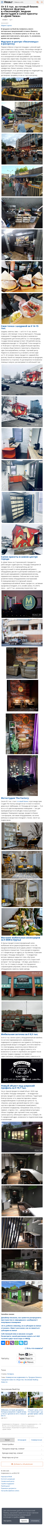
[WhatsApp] (17, 1343)
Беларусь (10, 1374)
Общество (20, 1380)
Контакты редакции (8, 1479)
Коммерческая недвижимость (17, 1377)
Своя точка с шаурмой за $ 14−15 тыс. (19, 327)
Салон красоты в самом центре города (19, 557)
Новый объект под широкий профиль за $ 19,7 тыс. (18, 1086)
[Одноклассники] (8, 1343)
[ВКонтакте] (3, 1343)
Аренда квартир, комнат (12, 1453)
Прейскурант (5, 1486)
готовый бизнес (23, 801)
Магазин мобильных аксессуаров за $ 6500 (20, 938)
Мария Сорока (6, 25)
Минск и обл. (19, 2)
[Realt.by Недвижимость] (8, 2)
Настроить (7, 1521)
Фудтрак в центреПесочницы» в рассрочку (20, 42)
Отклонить (35, 1521)
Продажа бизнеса (34, 1377)
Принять (24, 1521)
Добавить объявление (23, 1464)
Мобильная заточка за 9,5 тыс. (19, 1034)
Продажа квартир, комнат (13, 1449)
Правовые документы (8, 1488)
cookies (22, 1517)
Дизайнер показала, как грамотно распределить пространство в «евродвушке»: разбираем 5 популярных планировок (21, 1320)
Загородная (22, 1440)
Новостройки (8, 1444)
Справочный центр (7, 1481)
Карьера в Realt (6, 1477)
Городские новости (8, 1380)
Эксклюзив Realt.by (31, 1380)
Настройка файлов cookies (10, 1491)
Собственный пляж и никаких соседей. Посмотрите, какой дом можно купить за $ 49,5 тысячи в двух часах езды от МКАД (20, 1336)
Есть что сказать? (34, 1348)
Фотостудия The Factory (15, 798)
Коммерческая (36, 1440)
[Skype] (21, 1343)
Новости (4, 1382)
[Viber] (12, 1343)
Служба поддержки (7, 1484)
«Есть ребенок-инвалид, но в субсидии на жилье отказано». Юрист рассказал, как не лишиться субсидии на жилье (21, 1328)
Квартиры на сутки (10, 1457)
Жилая (7, 1440)
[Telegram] (25, 1343)
